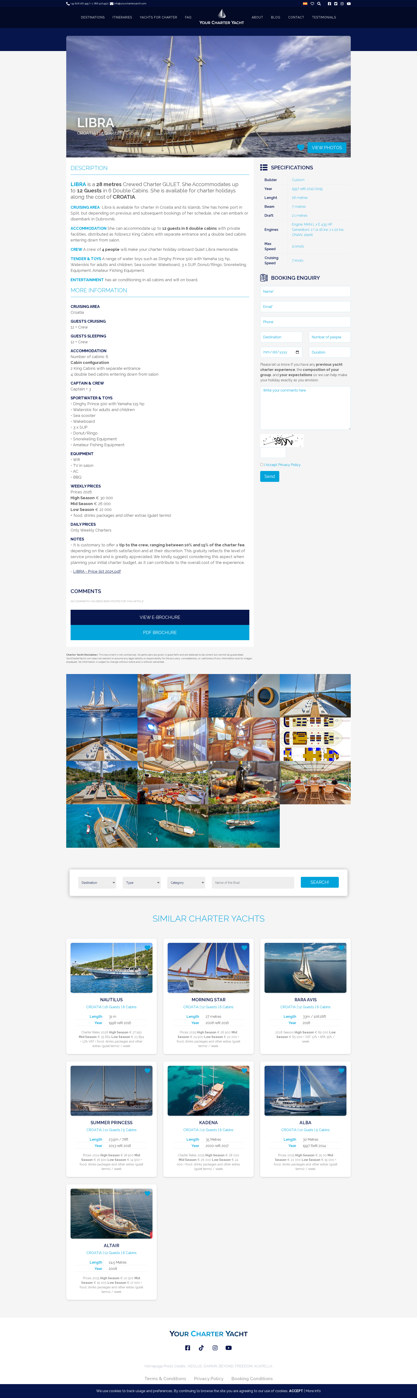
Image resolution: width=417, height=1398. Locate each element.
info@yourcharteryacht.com (129, 3)
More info (313, 1391)
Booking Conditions (252, 1378)
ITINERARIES (122, 17)
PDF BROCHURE (160, 632)
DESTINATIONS (93, 17)
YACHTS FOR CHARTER (158, 17)
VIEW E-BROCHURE (160, 617)
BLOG (275, 17)
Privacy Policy (208, 1378)
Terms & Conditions (165, 1378)
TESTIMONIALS (324, 17)
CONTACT (296, 17)
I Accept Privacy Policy (282, 465)
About (257, 17)
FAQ (188, 17)
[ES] (305, 3)
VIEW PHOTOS (327, 147)
